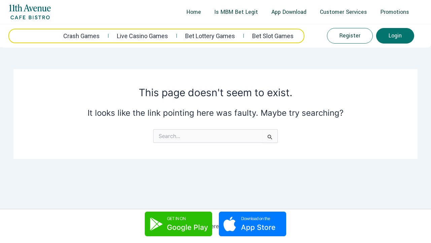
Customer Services (343, 12)
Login (395, 35)
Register (349, 35)
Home (194, 12)
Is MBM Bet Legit (236, 12)
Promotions (394, 12)
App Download (288, 12)
